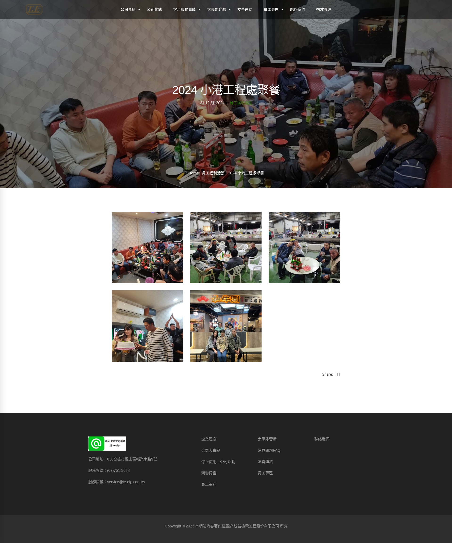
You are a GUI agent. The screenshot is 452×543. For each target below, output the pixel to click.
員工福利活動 (241, 103)
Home (193, 173)
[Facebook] (338, 374)
